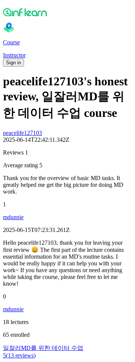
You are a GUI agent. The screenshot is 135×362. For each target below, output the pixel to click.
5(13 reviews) (19, 355)
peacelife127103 (22, 133)
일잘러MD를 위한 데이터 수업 (43, 348)
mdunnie (13, 217)
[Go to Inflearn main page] (67, 12)
